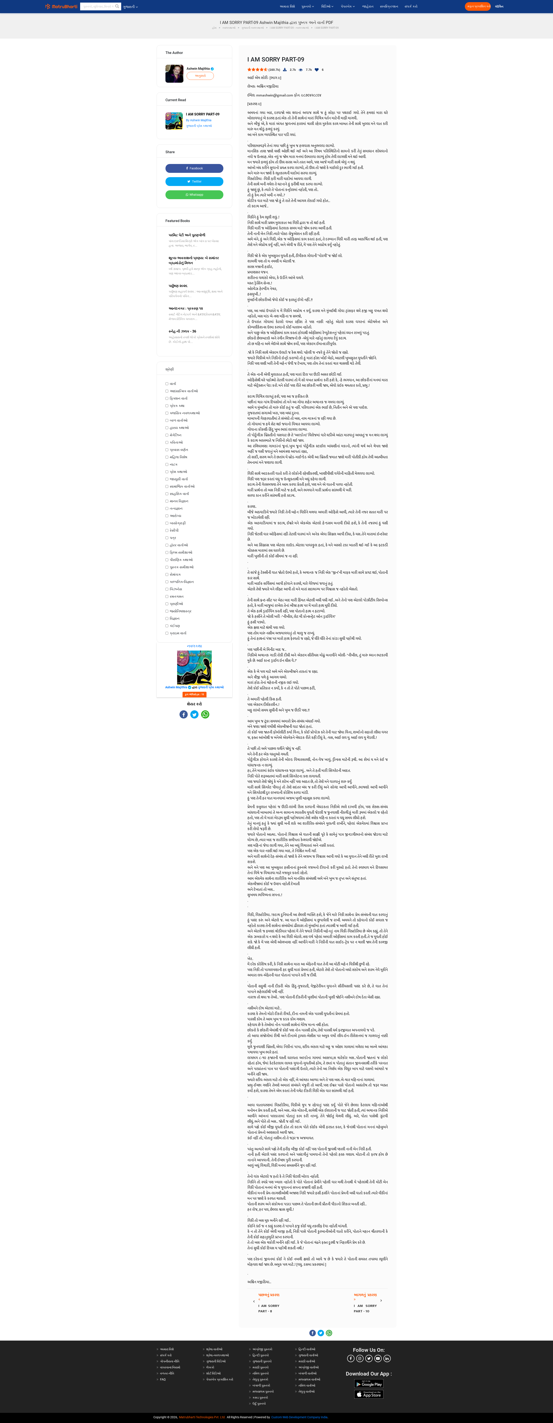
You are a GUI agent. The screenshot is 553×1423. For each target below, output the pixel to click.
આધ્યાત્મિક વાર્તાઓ (184, 391)
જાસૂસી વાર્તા (179, 479)
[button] (117, 6)
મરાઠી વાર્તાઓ (307, 1361)
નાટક (174, 464)
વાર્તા (173, 384)
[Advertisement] (194, 756)
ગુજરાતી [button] (129, 7)
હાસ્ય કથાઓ (179, 428)
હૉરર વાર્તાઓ (179, 545)
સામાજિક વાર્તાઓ (182, 486)
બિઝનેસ (176, 589)
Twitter (196, 181)
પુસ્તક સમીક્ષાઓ (182, 567)
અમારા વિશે (287, 6)
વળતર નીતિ (167, 1373)
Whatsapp (196, 194)
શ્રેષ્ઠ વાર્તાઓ (214, 1349)
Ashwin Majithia (199, 69)
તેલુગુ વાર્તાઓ (307, 1391)
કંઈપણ (175, 626)
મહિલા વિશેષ (178, 457)
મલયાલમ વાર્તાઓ (309, 1379)
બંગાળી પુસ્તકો (261, 1385)
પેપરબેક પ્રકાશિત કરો (219, 1379)
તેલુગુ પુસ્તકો (260, 1379)
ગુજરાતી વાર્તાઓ (308, 1355)
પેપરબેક (347, 6)
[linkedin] (387, 1358)
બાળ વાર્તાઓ (179, 420)
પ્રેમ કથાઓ (178, 472)
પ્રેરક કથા (177, 406)
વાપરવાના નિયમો (170, 1367)
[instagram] (360, 1358)
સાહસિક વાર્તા (179, 494)
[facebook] (350, 1358)
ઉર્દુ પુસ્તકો (259, 1403)
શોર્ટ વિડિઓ (213, 1373)
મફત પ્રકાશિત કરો (479, 6)
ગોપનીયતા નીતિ (169, 1361)
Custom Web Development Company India (299, 1417)
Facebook (196, 168)
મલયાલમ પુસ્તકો (263, 1391)
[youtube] (378, 1358)
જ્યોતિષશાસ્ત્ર (180, 611)
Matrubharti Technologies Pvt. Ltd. (203, 1417)
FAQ (163, 1379)
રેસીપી (174, 530)
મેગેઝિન (175, 435)
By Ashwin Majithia (198, 120)
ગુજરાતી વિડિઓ (216, 1361)
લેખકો (210, 1367)
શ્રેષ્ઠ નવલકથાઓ (217, 1355)
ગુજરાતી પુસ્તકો (262, 1361)
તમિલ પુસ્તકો (261, 1373)
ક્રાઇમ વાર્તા (178, 633)
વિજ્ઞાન (175, 618)
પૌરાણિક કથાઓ (181, 560)
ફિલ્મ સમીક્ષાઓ (181, 552)
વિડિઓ (326, 6)
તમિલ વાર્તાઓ (307, 1385)
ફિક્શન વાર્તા (179, 398)
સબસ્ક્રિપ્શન (389, 6)
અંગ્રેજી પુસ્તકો (262, 1349)
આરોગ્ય (175, 516)
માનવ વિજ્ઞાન (179, 501)
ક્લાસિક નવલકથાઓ (185, 413)
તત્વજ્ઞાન (176, 508)
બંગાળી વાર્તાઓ (308, 1373)
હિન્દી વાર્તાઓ (307, 1349)
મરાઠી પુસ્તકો (261, 1367)
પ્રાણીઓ (176, 604)
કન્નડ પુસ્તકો (260, 1397)
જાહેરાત (367, 6)
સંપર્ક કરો (411, 6)
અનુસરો (200, 76)
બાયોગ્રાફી (178, 523)
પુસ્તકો (307, 6)
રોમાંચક (175, 574)
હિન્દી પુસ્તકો (261, 1355)
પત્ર (173, 538)
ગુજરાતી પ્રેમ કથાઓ (199, 126)
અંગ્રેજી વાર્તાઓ (309, 1367)
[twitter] (369, 1358)
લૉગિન (499, 6)
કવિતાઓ (176, 442)
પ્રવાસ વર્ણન (179, 450)
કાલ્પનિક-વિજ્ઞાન (182, 582)
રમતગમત (177, 596)
